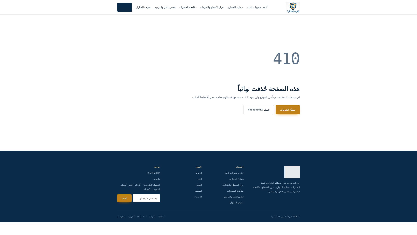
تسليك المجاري (235, 7)
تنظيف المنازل (143, 7)
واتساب (156, 178)
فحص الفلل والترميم (165, 7)
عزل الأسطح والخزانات (212, 7)
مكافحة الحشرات (188, 7)
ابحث (124, 198)
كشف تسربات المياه (256, 7)
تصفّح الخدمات (287, 109)
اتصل (258, 109)
